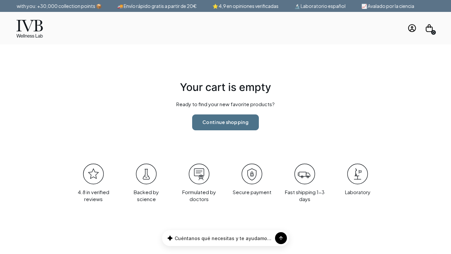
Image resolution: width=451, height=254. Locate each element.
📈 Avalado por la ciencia (386, 6)
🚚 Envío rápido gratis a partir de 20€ (155, 6)
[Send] (281, 238)
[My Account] (412, 28)
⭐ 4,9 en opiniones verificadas (244, 6)
